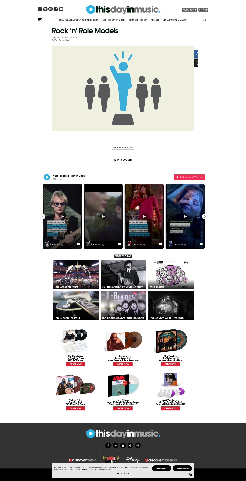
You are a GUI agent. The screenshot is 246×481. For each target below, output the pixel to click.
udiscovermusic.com (175, 19)
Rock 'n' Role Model (123, 147)
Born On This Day (138, 19)
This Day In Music (63, 40)
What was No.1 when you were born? (79, 19)
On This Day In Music (114, 19)
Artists (155, 19)
